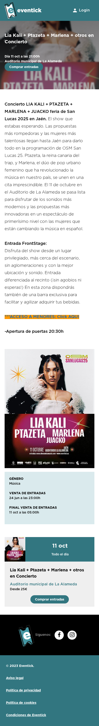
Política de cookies (21, 702)
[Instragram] (72, 635)
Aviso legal (14, 678)
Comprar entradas (23, 67)
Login (84, 10)
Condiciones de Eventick (26, 715)
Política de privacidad (23, 690)
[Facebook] (59, 635)
